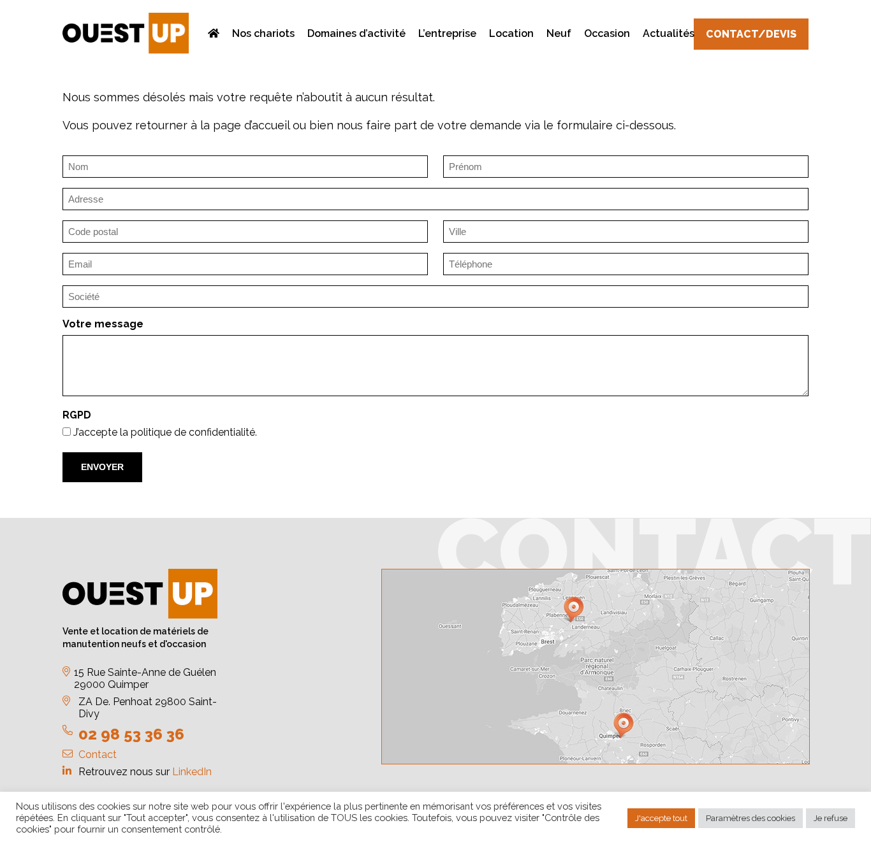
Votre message (102, 324)
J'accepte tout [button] (661, 818)
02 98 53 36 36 (131, 734)
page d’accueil (251, 125)
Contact (97, 754)
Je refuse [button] (830, 818)
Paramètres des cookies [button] (750, 818)
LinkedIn (192, 772)
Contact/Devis (751, 34)
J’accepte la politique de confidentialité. (165, 432)
